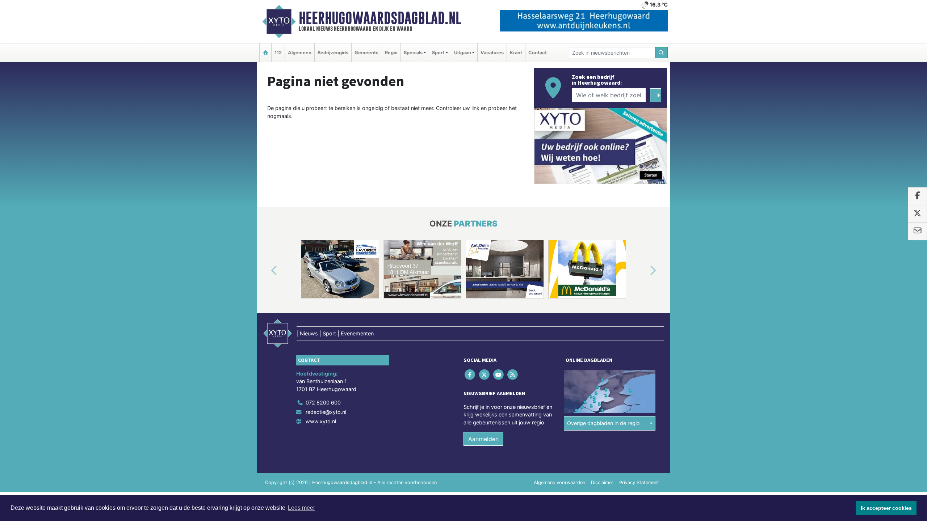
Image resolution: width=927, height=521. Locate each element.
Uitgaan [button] (462, 52)
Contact (537, 52)
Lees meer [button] (301, 508)
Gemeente (367, 52)
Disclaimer (602, 482)
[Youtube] (499, 374)
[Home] (265, 52)
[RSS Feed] (513, 374)
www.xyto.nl (321, 421)
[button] (265, 271)
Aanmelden (483, 438)
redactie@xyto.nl (326, 412)
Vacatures (492, 52)
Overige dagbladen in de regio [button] (603, 423)
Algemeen (299, 52)
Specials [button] (413, 52)
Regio (391, 52)
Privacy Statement (639, 482)
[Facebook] (471, 374)
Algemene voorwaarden (559, 482)
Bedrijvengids (333, 52)
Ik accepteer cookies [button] (886, 508)
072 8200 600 (323, 402)
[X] (485, 374)
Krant (516, 52)
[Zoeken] (661, 52)
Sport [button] (438, 52)
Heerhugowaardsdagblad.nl (380, 18)
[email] (917, 231)
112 (278, 52)
